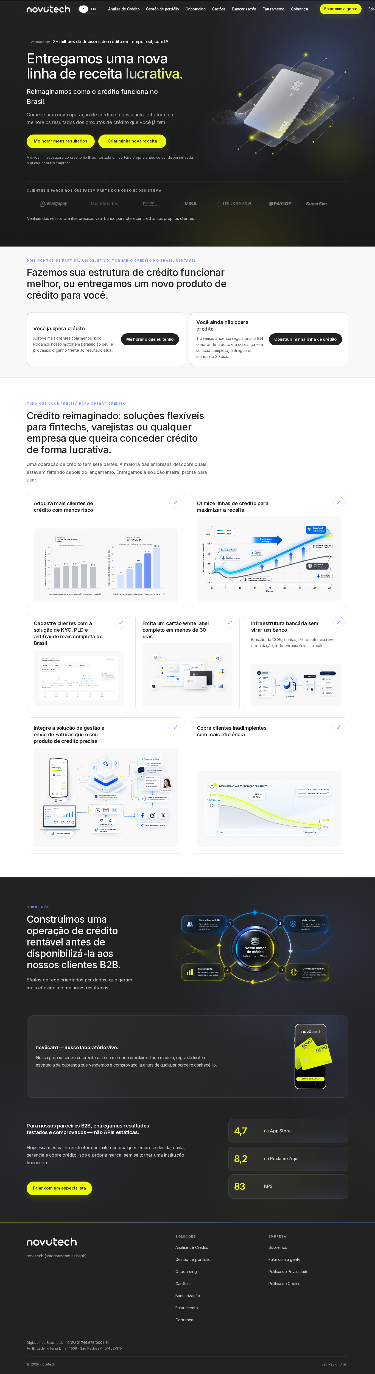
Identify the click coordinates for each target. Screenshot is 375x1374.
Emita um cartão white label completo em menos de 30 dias (175, 629)
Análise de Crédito (123, 9)
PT (84, 9)
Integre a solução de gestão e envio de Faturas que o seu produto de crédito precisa (69, 734)
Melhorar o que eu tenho (149, 339)
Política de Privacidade (288, 1271)
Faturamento (273, 9)
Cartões (219, 9)
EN (93, 9)
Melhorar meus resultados (60, 141)
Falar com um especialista (59, 1188)
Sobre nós (277, 1247)
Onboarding (195, 9)
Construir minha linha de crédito (305, 339)
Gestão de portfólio (162, 9)
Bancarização (244, 9)
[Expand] (175, 503)
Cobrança (299, 9)
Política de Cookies (285, 1283)
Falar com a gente (340, 9)
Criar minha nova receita (132, 141)
